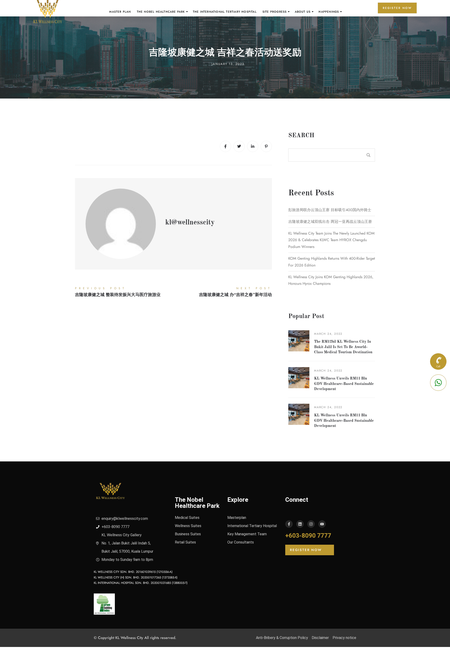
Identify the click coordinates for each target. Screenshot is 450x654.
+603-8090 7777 (308, 535)
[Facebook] (225, 146)
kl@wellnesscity (190, 222)
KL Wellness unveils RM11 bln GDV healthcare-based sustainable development (344, 384)
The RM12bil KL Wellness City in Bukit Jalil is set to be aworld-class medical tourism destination (343, 347)
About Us (303, 12)
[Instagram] (311, 524)
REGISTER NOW (397, 8)
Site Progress (274, 12)
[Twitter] (239, 146)
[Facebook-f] (289, 524)
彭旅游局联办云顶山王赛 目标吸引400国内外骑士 (329, 210)
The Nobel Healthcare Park (161, 12)
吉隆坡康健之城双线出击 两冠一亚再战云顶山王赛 (330, 221)
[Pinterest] (266, 146)
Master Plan (120, 12)
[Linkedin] (252, 146)
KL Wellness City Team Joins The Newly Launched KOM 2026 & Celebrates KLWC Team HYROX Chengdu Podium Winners (331, 240)
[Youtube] (322, 524)
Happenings (329, 12)
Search (301, 136)
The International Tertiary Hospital (225, 12)
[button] (309, 550)
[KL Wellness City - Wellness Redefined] (47, 11)
